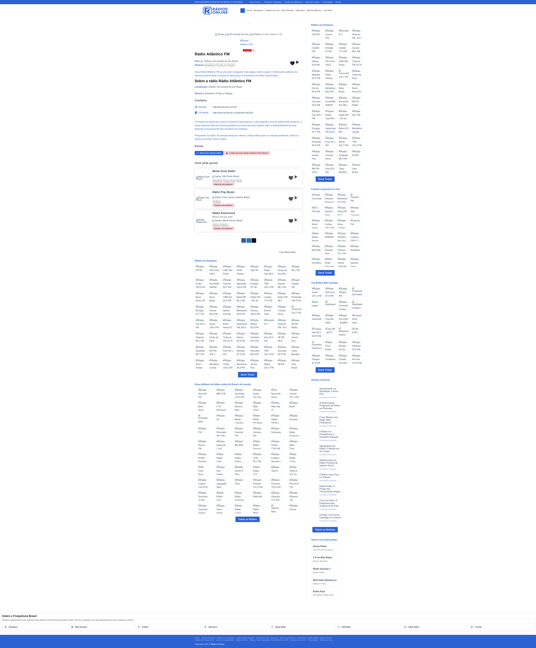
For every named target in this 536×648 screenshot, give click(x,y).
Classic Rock (229, 181)
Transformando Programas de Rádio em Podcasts (329, 405)
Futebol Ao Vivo (272, 10)
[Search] (242, 10)
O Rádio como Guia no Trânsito (329, 475)
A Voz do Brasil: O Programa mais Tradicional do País (328, 503)
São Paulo (227, 176)
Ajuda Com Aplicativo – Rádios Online (232, 640)
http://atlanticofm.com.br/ (225, 107)
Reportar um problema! (223, 184)
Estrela (256, 34)
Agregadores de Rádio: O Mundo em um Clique (329, 448)
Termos (338, 2)
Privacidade (327, 2)
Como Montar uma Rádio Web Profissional (328, 420)
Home (249, 10)
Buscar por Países (287, 638)
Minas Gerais (229, 220)
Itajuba (218, 220)
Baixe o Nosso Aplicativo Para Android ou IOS (269, 640)
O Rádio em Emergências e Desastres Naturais (328, 434)
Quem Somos (255, 2)
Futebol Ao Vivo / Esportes (267, 638)
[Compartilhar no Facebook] (243, 240)
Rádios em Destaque (226, 638)
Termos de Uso (326, 640)
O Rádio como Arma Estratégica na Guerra (330, 516)
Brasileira (210, 65)
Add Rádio (301, 638)
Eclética (221, 65)
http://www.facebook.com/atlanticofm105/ (233, 113)
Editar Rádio (313, 638)
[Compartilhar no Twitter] (249, 240)
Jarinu (218, 176)
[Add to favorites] (292, 63)
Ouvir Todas (247, 374)
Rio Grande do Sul (238, 34)
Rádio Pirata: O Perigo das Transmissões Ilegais (329, 489)
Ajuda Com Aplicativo (293, 2)
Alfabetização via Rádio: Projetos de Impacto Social (328, 463)
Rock (239, 181)
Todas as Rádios (247, 519)
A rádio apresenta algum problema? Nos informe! (248, 153)
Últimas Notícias (314, 10)
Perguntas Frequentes (273, 2)
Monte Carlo (221, 197)
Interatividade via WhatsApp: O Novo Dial (328, 391)
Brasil (221, 34)
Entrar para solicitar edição (211, 153)
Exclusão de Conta (298, 640)
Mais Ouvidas (288, 10)
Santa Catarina (235, 197)
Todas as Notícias (325, 529)
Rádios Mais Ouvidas (245, 638)
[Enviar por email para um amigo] (254, 240)
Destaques (258, 10)
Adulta (216, 225)
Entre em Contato (312, 2)
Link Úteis (327, 10)
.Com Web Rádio (287, 252)
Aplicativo (300, 10)
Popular (231, 65)
